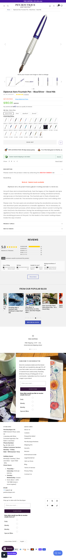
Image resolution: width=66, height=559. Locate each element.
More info (59, 156)
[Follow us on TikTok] (57, 505)
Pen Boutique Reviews (31, 441)
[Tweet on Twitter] (14, 161)
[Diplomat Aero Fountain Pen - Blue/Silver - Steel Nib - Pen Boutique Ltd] (10, 82)
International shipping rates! (33, 345)
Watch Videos (8, 229)
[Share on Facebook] (9, 161)
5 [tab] (32, 318)
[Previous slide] (5, 44)
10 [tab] (41, 318)
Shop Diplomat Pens (21, 99)
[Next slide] (61, 44)
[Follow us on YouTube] (52, 505)
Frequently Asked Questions (29, 437)
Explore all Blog (33, 322)
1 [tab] (25, 318)
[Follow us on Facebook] (47, 501)
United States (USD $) (10, 541)
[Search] (8, 6)
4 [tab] (30, 318)
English (22, 541)
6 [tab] (34, 318)
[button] (50, 6)
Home (8, 9)
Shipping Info (28, 445)
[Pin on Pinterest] (11, 161)
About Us (27, 429)
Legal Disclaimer (29, 458)
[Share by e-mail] (17, 161)
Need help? (59, 161)
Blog (25, 464)
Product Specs (8, 224)
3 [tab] (29, 318)
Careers (26, 433)
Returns (26, 451)
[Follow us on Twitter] (52, 501)
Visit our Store (28, 461)
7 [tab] (35, 318)
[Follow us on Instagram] (57, 501)
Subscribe (33, 389)
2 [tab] (27, 318)
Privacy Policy (28, 471)
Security (26, 448)
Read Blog (7, 178)
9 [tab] (39, 318)
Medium (25, 113)
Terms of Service (29, 467)
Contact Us (28, 474)
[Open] (4, 555)
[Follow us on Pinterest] (47, 505)
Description (7, 169)
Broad (34, 113)
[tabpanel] (33, 303)
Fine (17, 113)
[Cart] (58, 6)
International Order (30, 454)
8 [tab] (37, 318)
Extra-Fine (8, 113)
